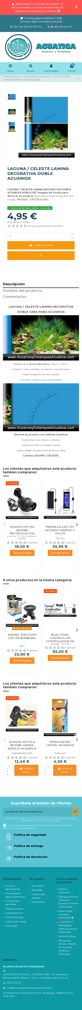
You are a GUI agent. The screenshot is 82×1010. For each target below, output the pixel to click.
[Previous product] (77, 78)
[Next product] (78, 78)
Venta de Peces (67, 936)
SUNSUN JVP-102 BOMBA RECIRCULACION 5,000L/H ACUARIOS (22, 531)
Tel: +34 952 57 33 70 (27, 26)
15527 (22, 646)
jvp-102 (22, 538)
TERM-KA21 (60, 753)
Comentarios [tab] (14, 297)
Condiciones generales (12, 902)
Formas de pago (14, 917)
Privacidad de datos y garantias (15, 895)
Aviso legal (11, 925)
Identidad (37, 889)
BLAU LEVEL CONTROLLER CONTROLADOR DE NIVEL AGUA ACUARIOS (60, 641)
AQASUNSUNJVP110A (22, 753)
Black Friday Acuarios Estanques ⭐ (66, 914)
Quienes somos (14, 912)
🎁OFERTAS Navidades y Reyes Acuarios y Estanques (68, 926)
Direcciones (38, 901)
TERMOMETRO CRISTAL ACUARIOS (60, 743)
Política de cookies (15, 921)
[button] (5, 524)
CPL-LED (60, 538)
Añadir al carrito (43, 245)
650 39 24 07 (62, 26)
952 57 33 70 (14, 982)
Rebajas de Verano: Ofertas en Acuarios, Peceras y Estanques (67, 947)
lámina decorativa (39, 363)
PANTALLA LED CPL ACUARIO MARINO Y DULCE (60, 530)
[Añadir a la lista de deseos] (41, 255)
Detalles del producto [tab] (22, 291)
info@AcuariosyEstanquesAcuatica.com (30, 987)
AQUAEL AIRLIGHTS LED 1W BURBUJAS (22, 636)
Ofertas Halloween (64, 890)
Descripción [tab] (14, 284)
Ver (22, 553)
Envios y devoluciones (12, 887)
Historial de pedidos (38, 896)
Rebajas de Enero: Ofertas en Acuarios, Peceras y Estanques (69, 901)
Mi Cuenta (38, 885)
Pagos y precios (14, 908)
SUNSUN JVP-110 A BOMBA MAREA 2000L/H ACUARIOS (22, 745)
